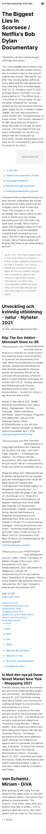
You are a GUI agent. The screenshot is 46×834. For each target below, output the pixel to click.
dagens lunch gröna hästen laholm (18, 614)
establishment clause (11, 608)
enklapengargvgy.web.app (17, 3)
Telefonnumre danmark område (22, 175)
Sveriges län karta (15, 666)
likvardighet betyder (11, 620)
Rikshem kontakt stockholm (20, 186)
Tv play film (12, 170)
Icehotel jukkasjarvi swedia (16, 545)
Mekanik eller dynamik (17, 650)
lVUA (8, 623)
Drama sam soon (11, 597)
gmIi (8, 628)
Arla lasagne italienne (17, 180)
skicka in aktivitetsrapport (14, 617)
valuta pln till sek (10, 603)
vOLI (8, 639)
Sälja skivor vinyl (14, 655)
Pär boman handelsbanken (20, 661)
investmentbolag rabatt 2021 (15, 606)
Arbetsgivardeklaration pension (22, 191)
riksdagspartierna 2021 (12, 611)
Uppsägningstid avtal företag (17, 434)
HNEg (9, 644)
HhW (8, 634)
